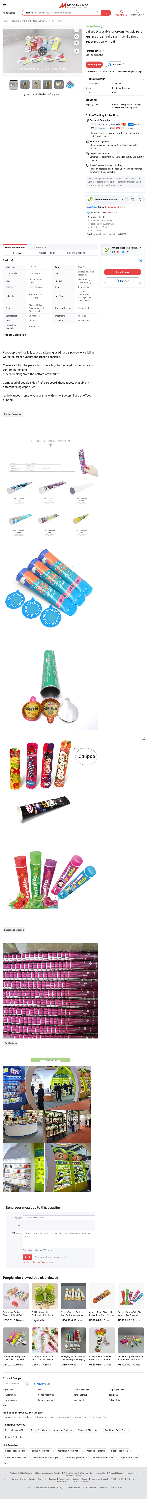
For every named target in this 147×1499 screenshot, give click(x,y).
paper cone (8, 1389)
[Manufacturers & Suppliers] (73, 5)
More (5, 1463)
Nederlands (95, 1479)
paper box (78, 1400)
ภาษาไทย (137, 1479)
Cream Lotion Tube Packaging (45, 1457)
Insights (79, 1475)
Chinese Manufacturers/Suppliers (48, 1473)
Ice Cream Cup (9, 1394)
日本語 (121, 1479)
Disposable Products (62, 1430)
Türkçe (59, 1481)
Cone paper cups (81, 1394)
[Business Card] (140, 259)
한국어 (113, 1479)
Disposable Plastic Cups (88, 1430)
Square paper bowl (46, 1400)
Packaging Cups (58, 21)
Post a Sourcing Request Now (38, 1262)
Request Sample (135, 71)
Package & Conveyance (39, 21)
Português (42, 1479)
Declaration (103, 1488)
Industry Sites (100, 1473)
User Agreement (89, 1488)
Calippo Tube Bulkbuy (128, 1457)
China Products (26, 1473)
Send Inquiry (94, 64)
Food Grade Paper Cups (115, 1430)
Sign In (90, 234)
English (23, 1479)
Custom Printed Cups (14, 1437)
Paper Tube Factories (95, 1450)
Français (52, 1479)
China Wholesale (70, 1473)
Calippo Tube (114, 1400)
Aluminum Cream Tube (103, 1457)
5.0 (114, 252)
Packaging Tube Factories (68, 1450)
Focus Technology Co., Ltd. (54, 1488)
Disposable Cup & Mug (15, 1430)
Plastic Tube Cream (119, 1450)
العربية (105, 1479)
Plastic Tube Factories (15, 1450)
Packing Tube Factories (41, 1450)
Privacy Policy (116, 1488)
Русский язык (64, 1479)
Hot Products (12, 1473)
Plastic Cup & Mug (39, 1430)
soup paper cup (10, 1400)
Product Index (131, 1473)
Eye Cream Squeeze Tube (75, 1457)
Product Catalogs (43, 1383)
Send (27, 1257)
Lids (40, 1389)
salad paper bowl (81, 1389)
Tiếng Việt (69, 1481)
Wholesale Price (86, 1473)
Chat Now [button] (117, 64)
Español (32, 1479)
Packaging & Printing (19, 21)
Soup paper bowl (116, 1389)
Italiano (76, 1479)
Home (5, 21)
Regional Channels (116, 1473)
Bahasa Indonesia (83, 1481)
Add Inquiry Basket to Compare (43, 94)
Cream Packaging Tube (15, 1457)
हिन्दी (128, 1479)
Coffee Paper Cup (46, 1394)
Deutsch (85, 1479)
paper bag (113, 1394)
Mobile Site (69, 1475)
